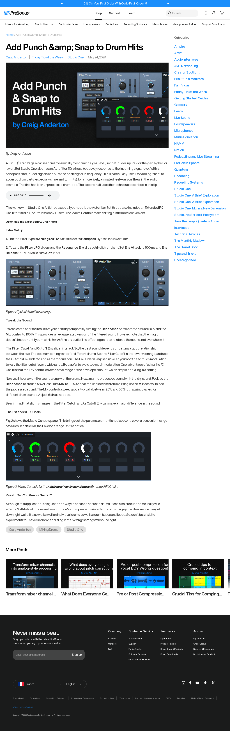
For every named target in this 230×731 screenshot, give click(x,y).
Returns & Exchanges (203, 649)
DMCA (168, 698)
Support (114, 13)
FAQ (110, 649)
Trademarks (124, 698)
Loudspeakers (184, 124)
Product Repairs (168, 644)
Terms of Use (35, 698)
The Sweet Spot (186, 247)
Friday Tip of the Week (47, 57)
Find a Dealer (135, 649)
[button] (222, 13)
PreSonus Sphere (187, 163)
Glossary (180, 104)
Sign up (77, 654)
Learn (131, 13)
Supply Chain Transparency (82, 698)
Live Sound (182, 117)
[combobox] (182, 13)
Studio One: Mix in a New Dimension (200, 208)
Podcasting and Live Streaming (196, 156)
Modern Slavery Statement (202, 698)
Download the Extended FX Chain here (31, 221)
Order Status (199, 644)
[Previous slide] (62, 3)
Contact (112, 638)
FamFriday (182, 85)
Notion (179, 150)
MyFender (165, 638)
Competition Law (107, 698)
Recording (181, 175)
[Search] (170, 13)
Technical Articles (187, 234)
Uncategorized (185, 260)
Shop (98, 13)
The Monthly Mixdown (190, 240)
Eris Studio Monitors (189, 78)
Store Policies (135, 638)
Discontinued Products (171, 649)
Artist (178, 52)
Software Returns (137, 654)
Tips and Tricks (185, 253)
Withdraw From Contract (23, 707)
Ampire (179, 46)
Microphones (183, 130)
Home (10, 34)
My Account (199, 638)
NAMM (179, 143)
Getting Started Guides (191, 98)
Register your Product (204, 654)
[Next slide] (168, 3)
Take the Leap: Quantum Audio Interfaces (196, 224)
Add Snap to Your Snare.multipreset (69, 486)
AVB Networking (186, 65)
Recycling (181, 698)
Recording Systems (188, 182)
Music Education (186, 137)
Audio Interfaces (186, 59)
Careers (112, 644)
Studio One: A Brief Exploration (196, 195)
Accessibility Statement (56, 698)
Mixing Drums (48, 529)
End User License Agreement (147, 698)
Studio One (76, 57)
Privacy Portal (18, 698)
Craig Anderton (16, 57)
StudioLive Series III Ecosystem (196, 214)
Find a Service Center (139, 659)
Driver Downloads (169, 654)
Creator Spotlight (186, 72)
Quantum (181, 169)
